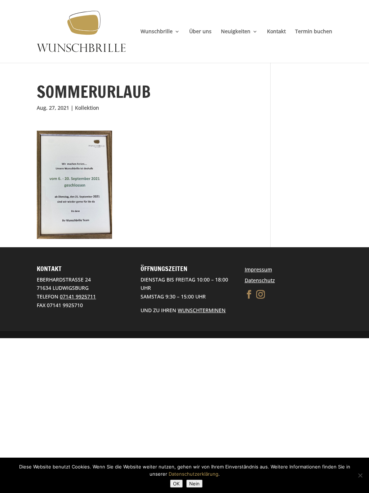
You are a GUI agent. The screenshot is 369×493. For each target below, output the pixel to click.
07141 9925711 (78, 296)
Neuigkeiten (235, 32)
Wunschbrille (157, 32)
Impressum (258, 269)
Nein (194, 484)
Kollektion (87, 107)
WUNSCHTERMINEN (202, 310)
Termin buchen (313, 32)
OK (176, 484)
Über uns (200, 32)
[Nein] (360, 475)
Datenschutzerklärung (193, 474)
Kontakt (276, 32)
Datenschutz (260, 280)
